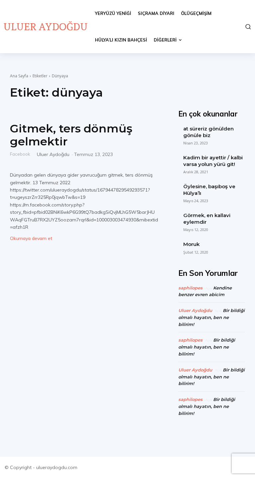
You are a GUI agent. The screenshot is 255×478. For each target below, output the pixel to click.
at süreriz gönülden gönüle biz (208, 131)
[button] (247, 26)
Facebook (20, 153)
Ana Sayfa (19, 76)
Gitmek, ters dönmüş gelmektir (71, 134)
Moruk (191, 244)
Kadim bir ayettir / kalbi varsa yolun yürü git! (213, 160)
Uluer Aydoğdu (53, 154)
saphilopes (190, 287)
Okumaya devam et (31, 238)
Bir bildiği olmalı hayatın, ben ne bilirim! (211, 317)
